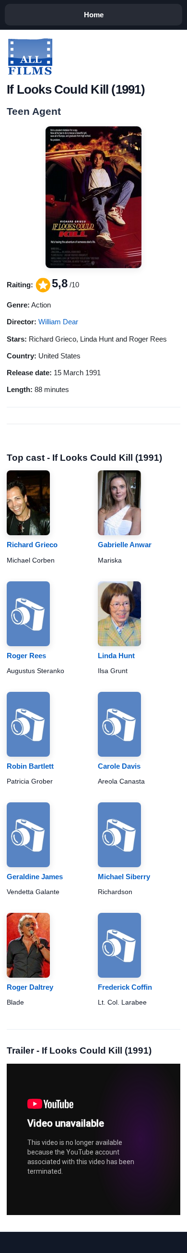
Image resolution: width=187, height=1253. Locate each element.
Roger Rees (26, 655)
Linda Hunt (116, 655)
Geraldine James (35, 876)
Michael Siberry (124, 876)
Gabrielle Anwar (125, 545)
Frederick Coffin (125, 987)
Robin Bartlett (30, 766)
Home (94, 15)
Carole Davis (119, 766)
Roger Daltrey (30, 987)
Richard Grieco (32, 545)
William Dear (58, 322)
